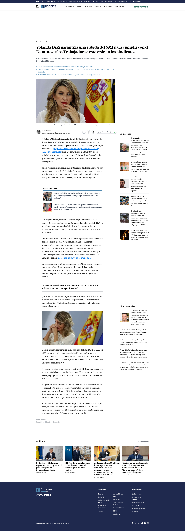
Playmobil (125, 1)
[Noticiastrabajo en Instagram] (138, 523)
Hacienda (101, 511)
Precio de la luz (51, 1)
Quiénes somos (137, 494)
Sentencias (101, 497)
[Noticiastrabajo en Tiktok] (141, 523)
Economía (56, 422)
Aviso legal (135, 505)
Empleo (100, 494)
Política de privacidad (139, 509)
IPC (93, 1)
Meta (140, 1)
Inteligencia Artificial (76, 1)
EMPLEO (79, 6)
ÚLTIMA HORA (70, 6)
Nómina (135, 1)
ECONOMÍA (88, 6)
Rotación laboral (116, 1)
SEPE (114, 511)
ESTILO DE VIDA (119, 6)
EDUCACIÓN (108, 6)
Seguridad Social (118, 508)
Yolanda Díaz (40, 422)
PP (130, 1)
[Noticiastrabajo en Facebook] (132, 523)
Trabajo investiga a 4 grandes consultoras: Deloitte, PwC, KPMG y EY (65, 66)
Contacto (135, 512)
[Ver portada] (48, 6)
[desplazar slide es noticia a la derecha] (148, 1)
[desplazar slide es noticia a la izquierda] (45, 1)
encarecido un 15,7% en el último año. (74, 258)
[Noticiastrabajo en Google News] (147, 523)
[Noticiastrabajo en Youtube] (144, 523)
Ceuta (101, 1)
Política (48, 422)
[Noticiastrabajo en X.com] (135, 523)
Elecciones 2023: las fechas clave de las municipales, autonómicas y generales (69, 74)
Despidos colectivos (63, 1)
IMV (97, 1)
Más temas (117, 514)
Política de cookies (138, 502)
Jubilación (116, 499)
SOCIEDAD (98, 6)
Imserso (107, 1)
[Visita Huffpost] (141, 7)
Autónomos (87, 1)
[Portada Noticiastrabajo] (44, 490)
